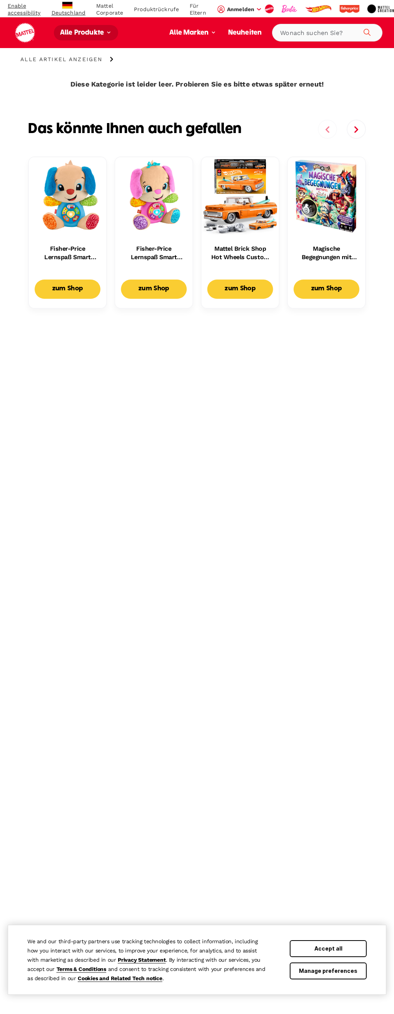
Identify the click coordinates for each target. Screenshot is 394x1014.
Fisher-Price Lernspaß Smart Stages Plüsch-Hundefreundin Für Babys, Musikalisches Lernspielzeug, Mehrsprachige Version (153, 253)
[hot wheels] (319, 9)
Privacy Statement (142, 960)
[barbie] (290, 9)
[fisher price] (350, 9)
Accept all (328, 948)
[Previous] (327, 129)
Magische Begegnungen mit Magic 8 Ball (327, 253)
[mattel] (270, 9)
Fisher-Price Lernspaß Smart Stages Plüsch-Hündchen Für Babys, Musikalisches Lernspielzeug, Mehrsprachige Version (67, 253)
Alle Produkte (82, 33)
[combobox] (327, 33)
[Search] (365, 31)
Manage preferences (328, 970)
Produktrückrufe (156, 9)
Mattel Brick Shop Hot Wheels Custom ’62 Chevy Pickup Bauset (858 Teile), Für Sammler (240, 253)
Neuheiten (245, 33)
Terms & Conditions (81, 969)
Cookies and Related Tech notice (120, 978)
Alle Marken (189, 33)
